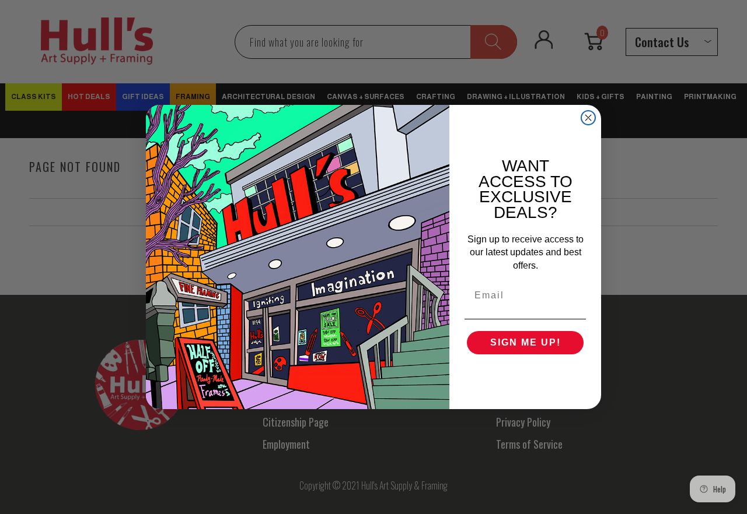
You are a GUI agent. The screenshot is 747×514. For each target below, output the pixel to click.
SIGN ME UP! (525, 342)
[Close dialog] (588, 118)
